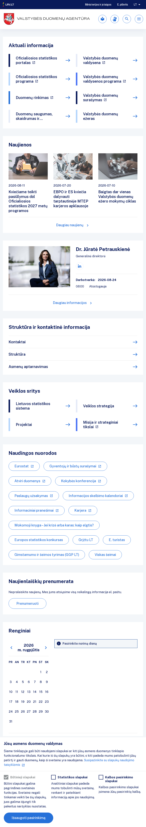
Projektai (24, 424)
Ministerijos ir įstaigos (98, 4)
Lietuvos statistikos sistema (33, 406)
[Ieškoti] (127, 19)
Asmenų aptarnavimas (28, 366)
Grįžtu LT (86, 540)
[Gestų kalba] (114, 19)
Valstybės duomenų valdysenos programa (102, 79)
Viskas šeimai (105, 555)
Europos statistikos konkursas (38, 540)
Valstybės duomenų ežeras (100, 116)
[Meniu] (139, 19)
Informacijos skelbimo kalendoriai (96, 496)
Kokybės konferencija (78, 481)
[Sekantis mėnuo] (46, 648)
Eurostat (21, 466)
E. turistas (117, 540)
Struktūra (17, 354)
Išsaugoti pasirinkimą (28, 818)
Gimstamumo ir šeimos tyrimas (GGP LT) (46, 555)
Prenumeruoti (27, 603)
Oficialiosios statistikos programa (36, 79)
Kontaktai (17, 342)
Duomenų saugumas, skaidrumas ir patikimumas (34, 116)
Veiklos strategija (98, 406)
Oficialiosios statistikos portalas (36, 60)
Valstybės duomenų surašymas (100, 97)
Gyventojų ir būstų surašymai (72, 466)
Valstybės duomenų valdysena (100, 60)
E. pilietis (122, 4)
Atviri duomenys (27, 481)
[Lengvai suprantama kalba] (102, 19)
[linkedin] (79, 266)
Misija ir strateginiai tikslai (100, 424)
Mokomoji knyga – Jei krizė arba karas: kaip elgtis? (54, 525)
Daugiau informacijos (70, 303)
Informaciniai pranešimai (34, 510)
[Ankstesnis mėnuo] (11, 648)
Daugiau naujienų (69, 225)
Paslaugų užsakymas (31, 496)
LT (135, 4)
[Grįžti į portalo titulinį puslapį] (8, 4)
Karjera (80, 510)
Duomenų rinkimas (32, 97)
